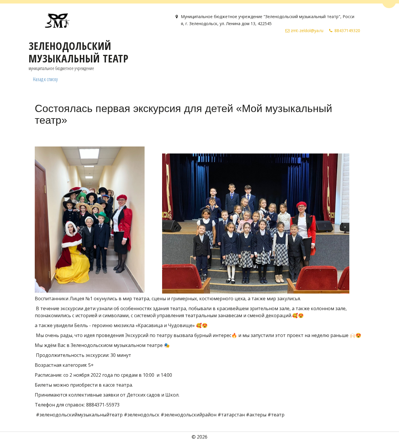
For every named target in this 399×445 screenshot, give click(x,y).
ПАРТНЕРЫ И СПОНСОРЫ (97, 49)
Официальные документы (34, 49)
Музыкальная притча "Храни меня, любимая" (294, 49)
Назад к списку (45, 79)
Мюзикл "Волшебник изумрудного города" (181, 49)
